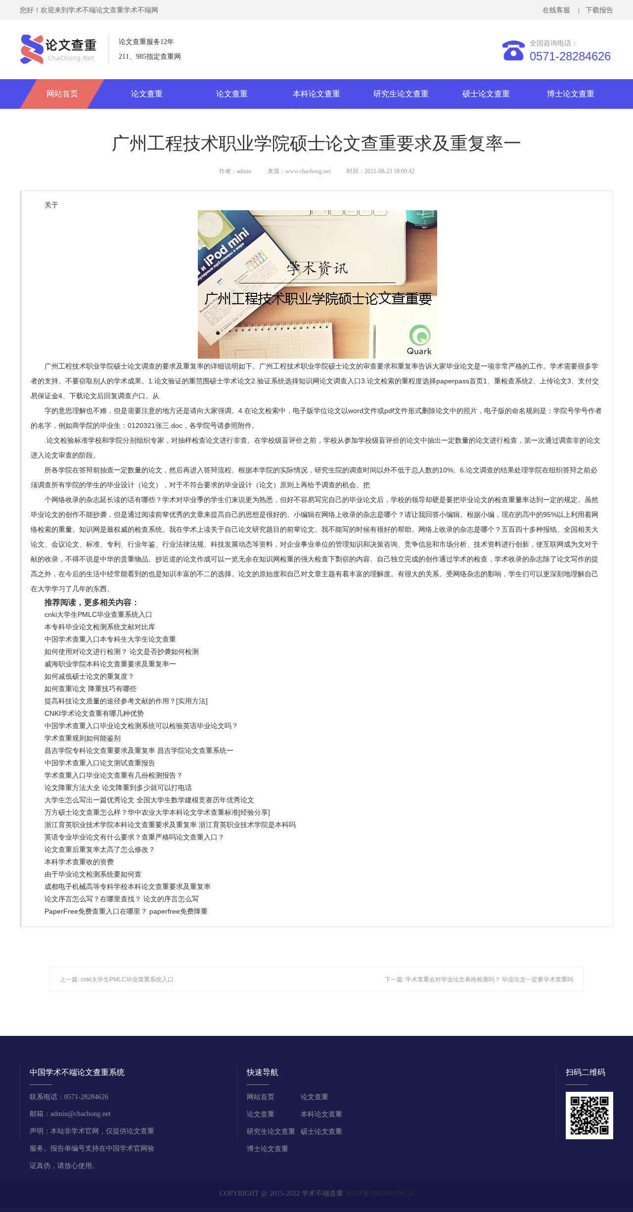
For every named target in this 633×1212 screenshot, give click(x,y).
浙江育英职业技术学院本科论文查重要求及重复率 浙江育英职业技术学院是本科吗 (170, 825)
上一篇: (70, 979)
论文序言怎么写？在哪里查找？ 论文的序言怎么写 (122, 899)
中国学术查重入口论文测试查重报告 (100, 763)
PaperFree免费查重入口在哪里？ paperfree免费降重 (126, 911)
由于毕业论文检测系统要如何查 (93, 874)
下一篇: (395, 979)
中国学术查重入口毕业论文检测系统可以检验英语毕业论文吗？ (141, 726)
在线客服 (558, 10)
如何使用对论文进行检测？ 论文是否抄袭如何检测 (122, 651)
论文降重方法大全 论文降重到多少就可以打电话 (118, 788)
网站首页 (62, 94)
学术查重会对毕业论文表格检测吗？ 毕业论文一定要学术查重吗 (489, 979)
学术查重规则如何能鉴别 (83, 738)
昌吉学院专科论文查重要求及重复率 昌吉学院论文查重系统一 (139, 750)
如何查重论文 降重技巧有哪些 (90, 689)
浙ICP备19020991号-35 (379, 1193)
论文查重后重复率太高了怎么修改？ (100, 849)
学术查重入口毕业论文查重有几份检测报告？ (114, 775)
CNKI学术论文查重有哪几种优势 (94, 713)
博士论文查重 (570, 94)
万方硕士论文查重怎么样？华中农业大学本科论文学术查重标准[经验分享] (157, 812)
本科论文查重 (316, 94)
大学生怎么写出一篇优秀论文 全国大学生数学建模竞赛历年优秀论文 (149, 800)
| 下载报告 (594, 10)
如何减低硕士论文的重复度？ (90, 676)
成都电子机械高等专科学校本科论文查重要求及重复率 (128, 886)
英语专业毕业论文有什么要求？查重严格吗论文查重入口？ (135, 837)
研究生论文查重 (401, 94)
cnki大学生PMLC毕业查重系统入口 (98, 614)
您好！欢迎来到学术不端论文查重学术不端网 (89, 10)
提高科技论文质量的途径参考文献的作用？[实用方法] (126, 701)
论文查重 (147, 94)
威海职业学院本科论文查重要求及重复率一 (110, 664)
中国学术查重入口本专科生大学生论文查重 (110, 639)
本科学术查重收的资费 (79, 862)
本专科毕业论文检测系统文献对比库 (100, 627)
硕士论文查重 (486, 94)
